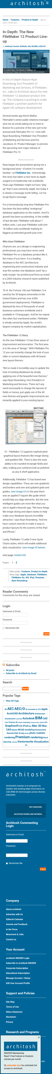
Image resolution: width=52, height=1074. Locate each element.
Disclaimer (11, 1017)
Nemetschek (40, 730)
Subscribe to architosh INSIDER (21, 963)
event (42, 722)
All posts (10, 670)
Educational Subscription (18, 973)
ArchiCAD (12, 713)
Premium (39, 577)
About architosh (13, 909)
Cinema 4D (13, 722)
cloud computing (24, 722)
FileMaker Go (18, 577)
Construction (35, 722)
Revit (45, 737)
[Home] (28, 4)
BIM (38, 718)
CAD (45, 718)
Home (5, 20)
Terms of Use (12, 1007)
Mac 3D (36, 725)
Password (7, 619)
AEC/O (19, 709)
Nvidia (27, 733)
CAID (6, 722)
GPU (45, 722)
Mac (29, 726)
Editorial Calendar (14, 919)
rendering (36, 737)
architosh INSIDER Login (17, 958)
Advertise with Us (14, 914)
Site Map (10, 1002)
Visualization (41, 741)
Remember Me (12, 628)
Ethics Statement (14, 1012)
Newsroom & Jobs (15, 934)
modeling (30, 729)
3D (6, 709)
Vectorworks (25, 741)
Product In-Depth (30, 20)
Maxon (14, 730)
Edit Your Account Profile (18, 983)
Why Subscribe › (36, 807)
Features (15, 20)
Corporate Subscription (17, 968)
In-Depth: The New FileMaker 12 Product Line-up (25, 36)
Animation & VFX (34, 709)
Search (25, 689)
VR (26, 745)
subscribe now (14, 1065)
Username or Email (11, 611)
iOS (27, 577)
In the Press (11, 929)
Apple (23, 574)
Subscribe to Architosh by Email (21, 673)
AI (26, 709)
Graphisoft (12, 725)
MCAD (21, 729)
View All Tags (12, 701)
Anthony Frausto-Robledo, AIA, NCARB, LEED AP (25, 46)
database (31, 574)
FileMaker (42, 574)
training (14, 742)
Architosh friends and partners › (28, 814)
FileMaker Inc (22, 172)
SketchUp (7, 742)
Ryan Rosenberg (19, 580)
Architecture (26, 713)
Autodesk (29, 718)
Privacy (9, 1022)
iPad (32, 577)
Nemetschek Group (15, 733)
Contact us (11, 939)
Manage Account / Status (18, 978)
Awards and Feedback (16, 924)
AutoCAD (19, 719)
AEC (10, 709)
